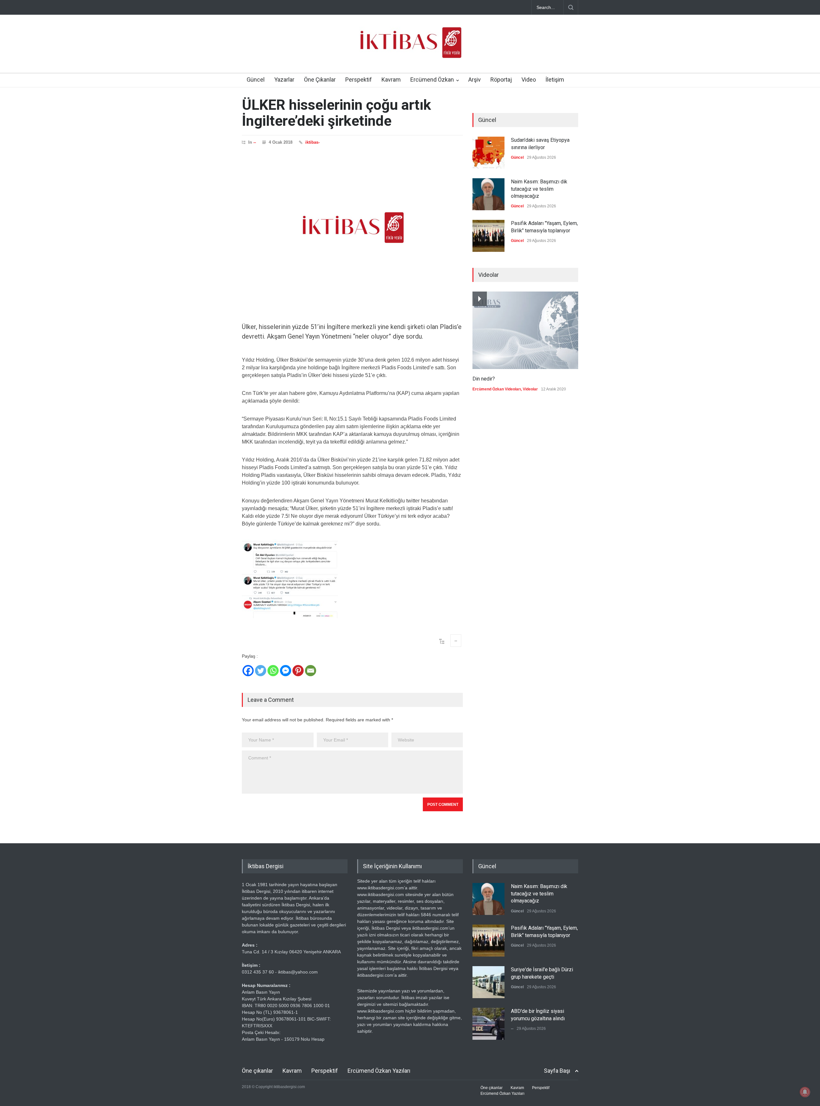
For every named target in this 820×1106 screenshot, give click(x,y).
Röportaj (501, 79)
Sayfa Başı (557, 1070)
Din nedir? (483, 379)
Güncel (256, 79)
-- (254, 142)
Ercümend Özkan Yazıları (379, 1070)
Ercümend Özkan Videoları (496, 389)
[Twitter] (260, 670)
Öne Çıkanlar (320, 79)
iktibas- (312, 142)
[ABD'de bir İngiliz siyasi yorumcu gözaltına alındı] (488, 1024)
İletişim (554, 79)
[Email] (310, 670)
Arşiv (474, 79)
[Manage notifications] (805, 1092)
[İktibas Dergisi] (410, 48)
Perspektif (358, 79)
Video (528, 79)
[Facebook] (248, 670)
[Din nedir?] (525, 330)
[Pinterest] (298, 670)
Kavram (391, 79)
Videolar (530, 389)
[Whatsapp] (273, 670)
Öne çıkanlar (257, 1070)
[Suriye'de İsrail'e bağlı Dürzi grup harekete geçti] (488, 982)
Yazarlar (284, 79)
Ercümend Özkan (432, 79)
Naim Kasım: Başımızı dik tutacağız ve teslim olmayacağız (539, 189)
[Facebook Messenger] (285, 670)
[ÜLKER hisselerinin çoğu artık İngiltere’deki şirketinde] (352, 228)
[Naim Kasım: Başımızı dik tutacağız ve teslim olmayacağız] (488, 194)
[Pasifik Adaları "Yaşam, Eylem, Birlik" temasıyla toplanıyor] (488, 236)
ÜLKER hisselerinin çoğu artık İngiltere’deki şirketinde (336, 112)
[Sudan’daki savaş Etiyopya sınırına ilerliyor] (488, 153)
